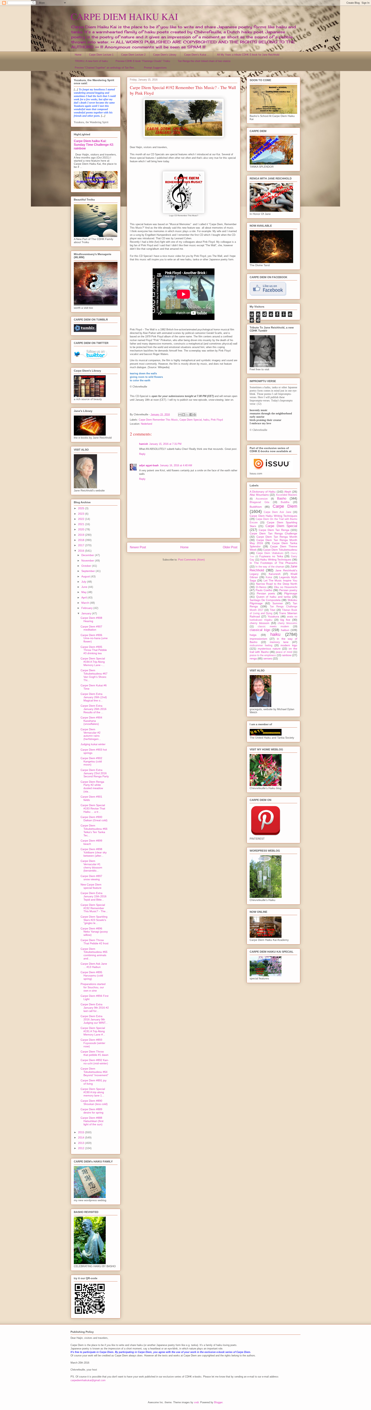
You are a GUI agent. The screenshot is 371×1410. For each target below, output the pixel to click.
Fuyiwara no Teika (271, 556)
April (84, 597)
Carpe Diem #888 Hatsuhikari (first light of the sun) (92, 1121)
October (86, 565)
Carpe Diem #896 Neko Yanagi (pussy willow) (94, 932)
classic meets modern (273, 626)
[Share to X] (187, 415)
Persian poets (266, 593)
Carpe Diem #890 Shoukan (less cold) (94, 1102)
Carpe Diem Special (191, 419)
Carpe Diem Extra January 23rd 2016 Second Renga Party (95, 773)
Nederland (146, 423)
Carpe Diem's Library (164, 54)
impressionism (258, 638)
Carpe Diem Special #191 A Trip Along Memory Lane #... (93, 1031)
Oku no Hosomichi (285, 587)
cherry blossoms (287, 623)
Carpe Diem (285, 506)
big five (285, 619)
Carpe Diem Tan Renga (274, 529)
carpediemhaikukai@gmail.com (88, 1380)
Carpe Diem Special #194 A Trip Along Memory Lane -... (93, 662)
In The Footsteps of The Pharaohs (273, 562)
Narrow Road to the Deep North (276, 583)
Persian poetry (288, 590)
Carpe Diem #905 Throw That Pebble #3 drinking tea (94, 650)
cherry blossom (259, 623)
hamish (143, 443)
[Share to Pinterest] (195, 415)
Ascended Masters (286, 495)
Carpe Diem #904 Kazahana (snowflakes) (91, 721)
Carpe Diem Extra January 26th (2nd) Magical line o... (94, 697)
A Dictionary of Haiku (263, 491)
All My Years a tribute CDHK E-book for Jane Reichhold (248, 54)
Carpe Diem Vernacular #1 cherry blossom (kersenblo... (91, 865)
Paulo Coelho (264, 590)
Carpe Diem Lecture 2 (133, 54)
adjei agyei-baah (149, 465)
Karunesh (275, 573)
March (85, 602)
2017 (81, 545)
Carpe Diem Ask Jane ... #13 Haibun (94, 965)
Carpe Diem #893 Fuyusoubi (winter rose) (93, 1043)
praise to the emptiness (263, 655)
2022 (81, 518)
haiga (253, 634)
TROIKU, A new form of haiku (91, 61)
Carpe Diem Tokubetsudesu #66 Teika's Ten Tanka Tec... (94, 830)
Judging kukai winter (93, 744)
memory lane (279, 642)
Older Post (230, 547)
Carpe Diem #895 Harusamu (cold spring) (92, 975)
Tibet (272, 610)
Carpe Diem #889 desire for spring (92, 1111)
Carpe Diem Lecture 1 (101, 54)
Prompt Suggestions (155, 67)
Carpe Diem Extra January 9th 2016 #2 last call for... (95, 1007)
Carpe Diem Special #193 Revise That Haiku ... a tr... (93, 808)
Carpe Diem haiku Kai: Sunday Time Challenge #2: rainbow (94, 144)
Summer (277, 603)
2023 (81, 513)
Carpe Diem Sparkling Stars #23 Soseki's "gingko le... (94, 920)
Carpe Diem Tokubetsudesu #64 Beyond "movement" (94, 1072)
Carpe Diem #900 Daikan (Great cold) (94, 818)
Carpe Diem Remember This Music (158, 419)
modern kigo (289, 645)
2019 (81, 534)
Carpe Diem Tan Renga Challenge (273, 533)
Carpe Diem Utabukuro (269, 553)
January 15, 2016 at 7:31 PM (165, 443)
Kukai (269, 577)
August (86, 576)
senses (267, 658)
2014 (81, 1137)
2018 (81, 540)
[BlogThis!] (184, 415)
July (84, 581)
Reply (142, 454)
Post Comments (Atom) (191, 559)
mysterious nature (269, 648)
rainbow (286, 655)
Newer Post (138, 547)
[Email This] (180, 415)
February (87, 607)
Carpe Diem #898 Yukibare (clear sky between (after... (94, 852)
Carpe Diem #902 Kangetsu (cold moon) (91, 761)
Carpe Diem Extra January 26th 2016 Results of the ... (93, 709)
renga (253, 658)
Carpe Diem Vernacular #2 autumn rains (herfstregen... (91, 734)
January (86, 613)
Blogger (218, 1402)
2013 (81, 1142)
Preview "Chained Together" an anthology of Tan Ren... (105, 67)
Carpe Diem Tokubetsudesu (280, 549)
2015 (81, 1132)
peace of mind (284, 652)
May (84, 592)
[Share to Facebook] (191, 415)
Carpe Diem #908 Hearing (91, 619)
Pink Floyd (217, 419)
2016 (81, 550)
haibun (285, 630)
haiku (206, 419)
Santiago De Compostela (265, 600)
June (84, 586)
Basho (281, 498)
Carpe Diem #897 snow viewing (91, 877)
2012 (81, 1148)
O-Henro (261, 587)
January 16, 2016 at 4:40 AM (176, 465)
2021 (81, 524)
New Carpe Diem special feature (91, 886)
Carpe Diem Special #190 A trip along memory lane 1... (93, 1092)
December (88, 555)
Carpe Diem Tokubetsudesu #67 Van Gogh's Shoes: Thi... (94, 675)
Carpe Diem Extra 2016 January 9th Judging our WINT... (94, 1019)
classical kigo (260, 630)
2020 (81, 529)
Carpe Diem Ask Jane (277, 512)
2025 (81, 508)
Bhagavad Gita (259, 502)
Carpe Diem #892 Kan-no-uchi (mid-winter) (95, 1062)
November (88, 560)
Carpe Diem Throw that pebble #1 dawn (94, 1053)
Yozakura (273, 616)
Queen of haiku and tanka (273, 596)
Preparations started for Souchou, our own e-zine (93, 987)
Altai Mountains (259, 494)
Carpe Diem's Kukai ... (196, 54)
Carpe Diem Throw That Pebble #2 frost (94, 942)
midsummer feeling (261, 645)
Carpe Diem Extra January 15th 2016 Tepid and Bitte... (93, 896)
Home (78, 54)
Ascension (262, 498)
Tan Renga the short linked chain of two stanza (204, 61)
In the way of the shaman (269, 566)
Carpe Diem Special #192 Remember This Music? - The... (94, 908)
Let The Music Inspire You (280, 580)
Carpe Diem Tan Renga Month (276, 536)
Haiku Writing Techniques (275, 559)
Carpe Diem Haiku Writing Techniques (273, 515)
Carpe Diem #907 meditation (91, 628)
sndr (196, 1402)
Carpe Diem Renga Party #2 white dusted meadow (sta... (92, 786)
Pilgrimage (290, 593)
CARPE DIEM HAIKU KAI (124, 16)
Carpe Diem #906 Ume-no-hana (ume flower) (94, 638)
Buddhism (256, 506)
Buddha (285, 502)
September (88, 571)
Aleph (287, 491)
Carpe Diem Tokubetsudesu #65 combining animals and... (94, 953)
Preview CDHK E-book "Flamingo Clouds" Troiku (143, 61)
